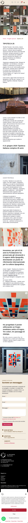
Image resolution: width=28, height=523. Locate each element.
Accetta (14, 510)
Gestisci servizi (14, 506)
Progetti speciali (11, 38)
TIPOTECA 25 (8, 44)
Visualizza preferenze (14, 517)
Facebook (3, 478)
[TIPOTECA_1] (14, 305)
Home (4, 38)
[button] (26, 494)
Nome (4, 396)
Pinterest (3, 480)
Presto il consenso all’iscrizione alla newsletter (14, 421)
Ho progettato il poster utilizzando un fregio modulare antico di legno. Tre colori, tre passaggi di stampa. (14, 329)
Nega (14, 514)
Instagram (3, 476)
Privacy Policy (14, 521)
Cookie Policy (8, 521)
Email (3, 402)
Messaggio (5, 408)
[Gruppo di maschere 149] (14, 237)
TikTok (2, 477)
